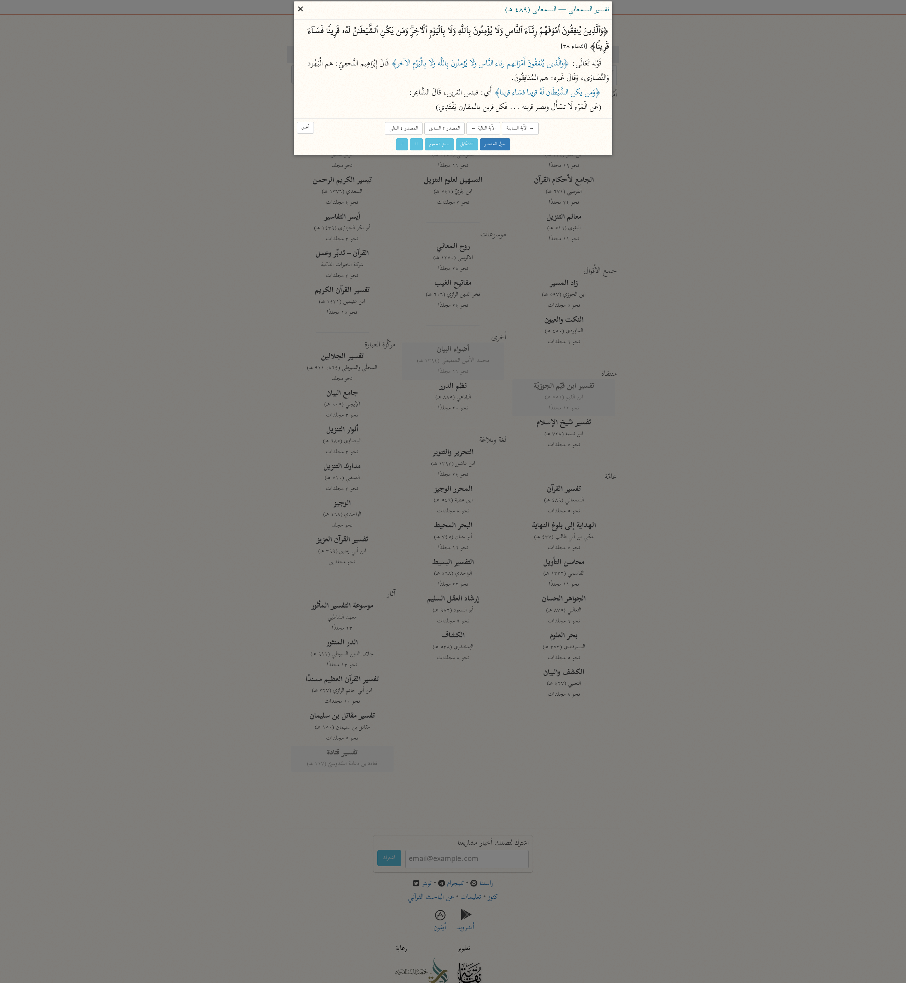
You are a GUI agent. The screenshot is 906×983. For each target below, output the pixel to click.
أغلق (305, 127)
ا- (402, 144)
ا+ (416, 144)
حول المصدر (495, 144)
